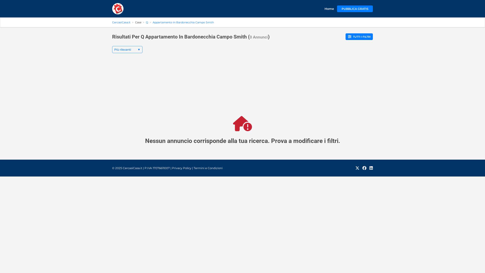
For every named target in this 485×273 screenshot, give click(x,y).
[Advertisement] (242, 87)
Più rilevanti (127, 49)
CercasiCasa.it (121, 22)
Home (329, 9)
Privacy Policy (182, 168)
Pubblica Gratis (355, 9)
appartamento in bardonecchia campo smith (183, 22)
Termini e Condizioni (208, 168)
